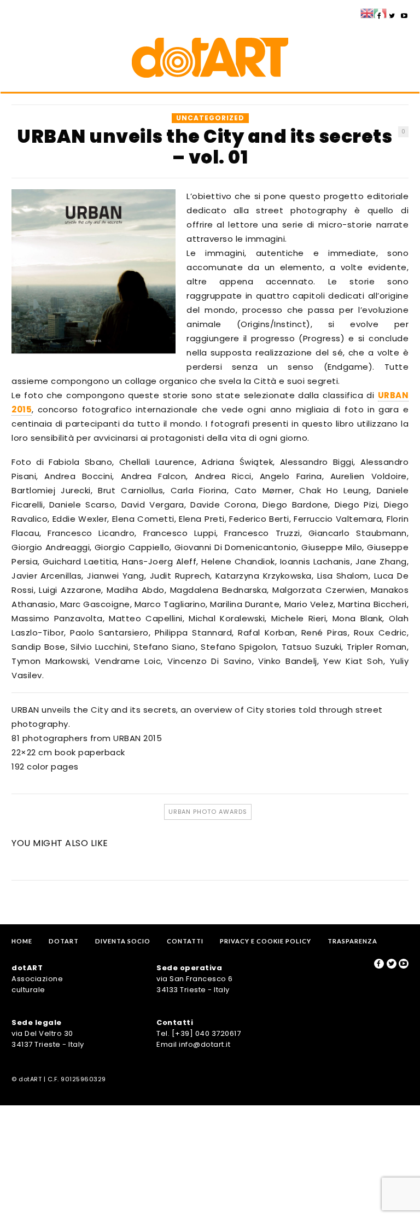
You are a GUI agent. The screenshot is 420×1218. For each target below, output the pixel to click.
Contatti (185, 941)
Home (21, 941)
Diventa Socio (122, 941)
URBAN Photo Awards (207, 811)
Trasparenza (352, 941)
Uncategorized (210, 118)
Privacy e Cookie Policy (265, 941)
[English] (367, 12)
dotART (64, 941)
